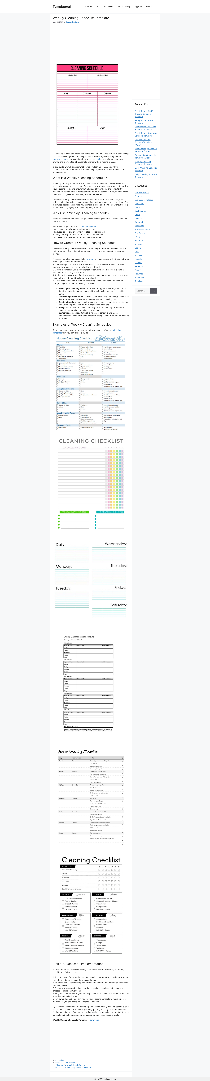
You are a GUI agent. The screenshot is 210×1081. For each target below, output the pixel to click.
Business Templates (144, 200)
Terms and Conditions (105, 6)
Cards (137, 207)
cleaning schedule (61, 159)
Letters (138, 248)
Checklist (139, 218)
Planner (138, 262)
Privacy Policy (124, 6)
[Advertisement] (91, 42)
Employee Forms (142, 229)
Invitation (139, 240)
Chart (137, 214)
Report (138, 270)
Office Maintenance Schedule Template (70, 1065)
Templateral (62, 6)
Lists (137, 251)
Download (94, 1020)
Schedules (59, 1060)
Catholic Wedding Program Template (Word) (143, 142)
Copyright (138, 6)
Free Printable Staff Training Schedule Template (144, 114)
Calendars (139, 203)
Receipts (139, 266)
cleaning (98, 159)
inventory (90, 259)
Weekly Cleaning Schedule (65, 1063)
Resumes (139, 274)
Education (139, 225)
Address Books (142, 192)
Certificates (140, 211)
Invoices (138, 244)
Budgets (138, 196)
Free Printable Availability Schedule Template (73, 1067)
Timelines (139, 281)
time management (88, 226)
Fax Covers (140, 233)
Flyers (137, 237)
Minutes (138, 255)
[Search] (153, 291)
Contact (88, 6)
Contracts (139, 222)
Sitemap (149, 6)
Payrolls (138, 259)
